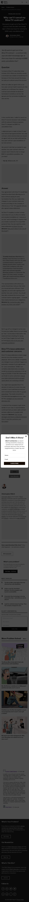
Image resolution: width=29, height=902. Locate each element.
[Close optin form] (26, 437)
